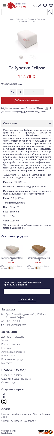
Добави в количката (27, 100)
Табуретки (41, 19)
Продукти (21, 19)
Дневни (31, 19)
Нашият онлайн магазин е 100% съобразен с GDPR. (26, 416)
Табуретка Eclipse (28, 21)
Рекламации (8, 355)
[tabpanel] (21, 57)
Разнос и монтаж (10, 344)
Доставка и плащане (12, 336)
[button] (39, 5)
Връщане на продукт (13, 359)
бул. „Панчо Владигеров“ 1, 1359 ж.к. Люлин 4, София (26, 316)
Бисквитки (7, 363)
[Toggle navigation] (4, 5)
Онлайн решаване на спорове (18, 421)
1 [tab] (27, 63)
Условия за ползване (13, 351)
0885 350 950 (13, 321)
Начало (12, 19)
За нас (4, 340)
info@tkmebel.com (16, 324)
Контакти (6, 348)
